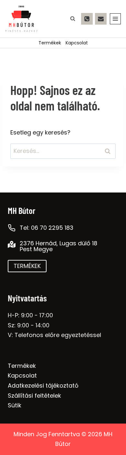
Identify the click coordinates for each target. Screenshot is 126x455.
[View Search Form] (73, 19)
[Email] (101, 19)
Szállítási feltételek (34, 395)
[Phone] (87, 19)
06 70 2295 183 (52, 228)
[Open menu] (115, 18)
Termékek (49, 43)
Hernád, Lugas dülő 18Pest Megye (58, 246)
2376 (27, 243)
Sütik (14, 405)
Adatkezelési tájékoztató (43, 385)
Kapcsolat (77, 43)
